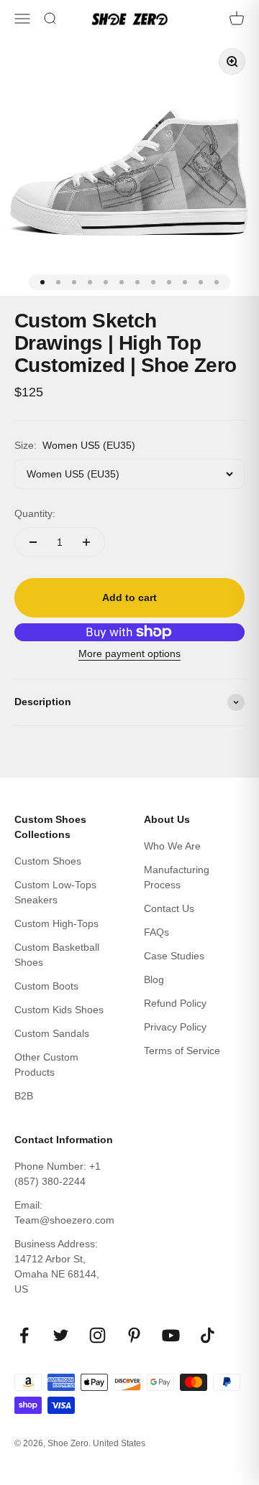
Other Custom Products (46, 1064)
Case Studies (174, 956)
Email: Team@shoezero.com (64, 1212)
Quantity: (34, 513)
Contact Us (169, 908)
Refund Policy (175, 1003)
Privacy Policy (175, 1027)
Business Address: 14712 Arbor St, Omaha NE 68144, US (56, 1266)
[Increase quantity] (86, 542)
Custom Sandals (51, 1033)
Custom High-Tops (56, 923)
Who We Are (172, 846)
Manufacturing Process (176, 877)
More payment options (129, 653)
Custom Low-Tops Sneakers (55, 892)
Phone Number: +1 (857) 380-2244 (57, 1173)
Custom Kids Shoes (59, 1009)
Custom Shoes (47, 861)
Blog (154, 979)
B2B (23, 1096)
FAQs (156, 932)
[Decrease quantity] (33, 542)
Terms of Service (182, 1050)
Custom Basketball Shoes (56, 954)
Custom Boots (46, 986)
